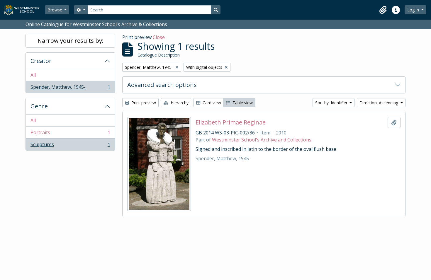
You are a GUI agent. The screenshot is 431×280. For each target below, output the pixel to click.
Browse (55, 10)
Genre (39, 106)
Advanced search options (162, 85)
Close (159, 37)
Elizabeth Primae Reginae (231, 122)
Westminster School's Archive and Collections (261, 139)
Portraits (70, 134)
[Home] (24, 9)
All (33, 75)
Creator (41, 61)
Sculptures (70, 145)
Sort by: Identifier (332, 102)
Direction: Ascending (379, 102)
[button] (382, 10)
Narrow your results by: (70, 41)
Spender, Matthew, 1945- (70, 88)
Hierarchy (179, 102)
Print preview (143, 102)
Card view (211, 102)
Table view (242, 102)
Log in (413, 10)
